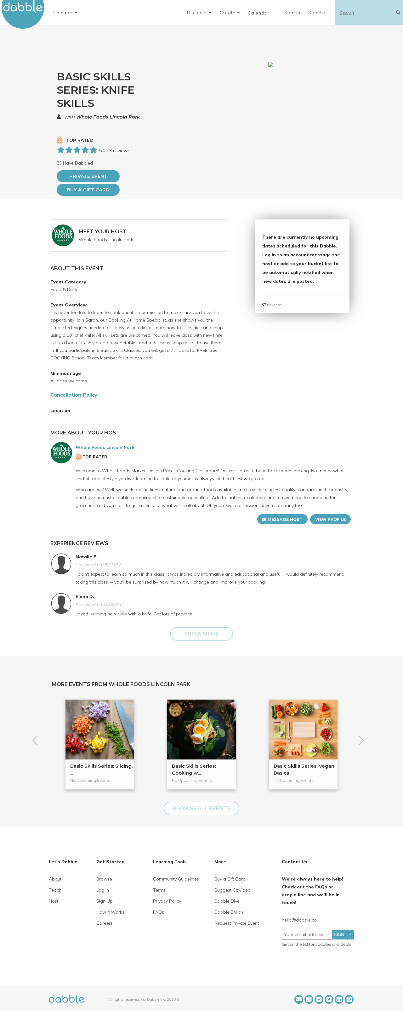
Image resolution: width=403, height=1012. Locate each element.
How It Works (110, 912)
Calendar (259, 13)
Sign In (293, 12)
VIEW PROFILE (330, 519)
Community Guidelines (176, 879)
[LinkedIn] (339, 999)
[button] (65, 12)
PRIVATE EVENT (88, 176)
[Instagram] (308, 999)
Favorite (273, 304)
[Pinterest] (349, 999)
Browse (104, 879)
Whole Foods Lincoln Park (108, 117)
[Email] (298, 999)
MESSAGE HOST (284, 519)
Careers (104, 923)
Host (53, 901)
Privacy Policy (167, 901)
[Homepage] (66, 998)
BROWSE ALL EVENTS (201, 808)
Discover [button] (198, 12)
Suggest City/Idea (232, 890)
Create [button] (228, 12)
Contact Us (294, 861)
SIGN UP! (343, 934)
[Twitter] (329, 999)
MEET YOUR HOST (103, 232)
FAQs (158, 912)
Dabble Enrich (228, 912)
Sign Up (318, 12)
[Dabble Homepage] (25, 14)
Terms (159, 890)
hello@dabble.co (299, 920)
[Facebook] (319, 999)
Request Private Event (236, 923)
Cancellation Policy (73, 395)
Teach (55, 890)
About (55, 879)
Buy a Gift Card (88, 190)
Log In (102, 890)
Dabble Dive (227, 901)
